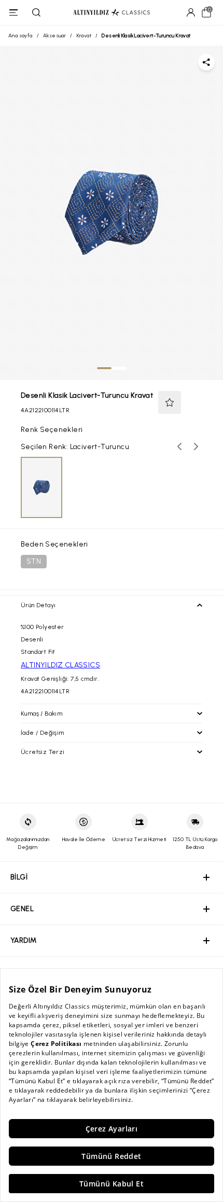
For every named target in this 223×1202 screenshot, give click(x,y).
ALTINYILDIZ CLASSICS (60, 665)
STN (33, 561)
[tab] (104, 368)
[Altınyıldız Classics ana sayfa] (111, 13)
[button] (169, 402)
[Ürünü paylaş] (206, 62)
